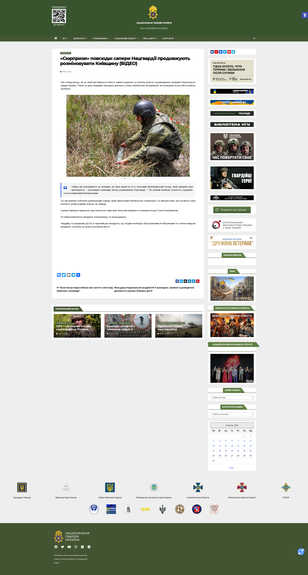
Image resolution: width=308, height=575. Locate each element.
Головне (181, 323)
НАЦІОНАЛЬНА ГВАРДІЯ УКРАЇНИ (154, 23)
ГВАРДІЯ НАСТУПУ (124, 323)
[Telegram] (233, 52)
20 (232, 451)
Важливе (161, 323)
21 (238, 451)
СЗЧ (69, 323)
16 (251, 446)
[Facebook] (212, 52)
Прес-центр (149, 38)
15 (244, 446)
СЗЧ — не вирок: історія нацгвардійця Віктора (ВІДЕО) (73, 329)
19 (226, 451)
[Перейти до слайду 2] (124, 178)
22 (244, 451)
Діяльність (80, 38)
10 (213, 446)
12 (226, 446)
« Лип (231, 468)
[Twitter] (225, 52)
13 (232, 446)
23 (251, 451)
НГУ (65, 38)
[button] (305, 15)
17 (213, 451)
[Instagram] (216, 52)
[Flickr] (220, 52)
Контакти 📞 (169, 38)
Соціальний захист (125, 38)
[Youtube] (229, 52)
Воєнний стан (65, 53)
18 (220, 451)
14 (238, 446)
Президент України (22, 497)
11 (220, 446)
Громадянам (100, 38)
